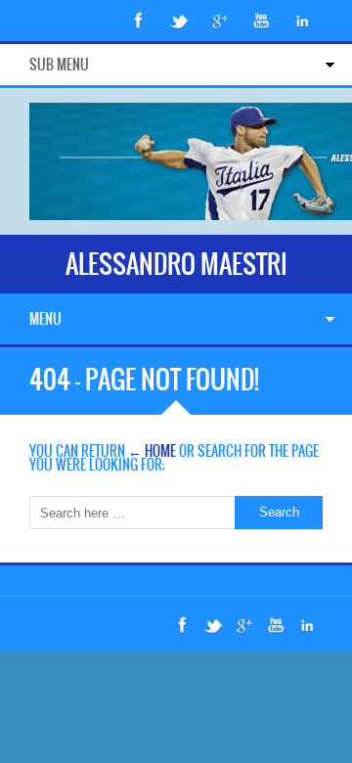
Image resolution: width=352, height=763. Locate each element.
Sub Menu (59, 64)
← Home (152, 451)
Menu (45, 319)
